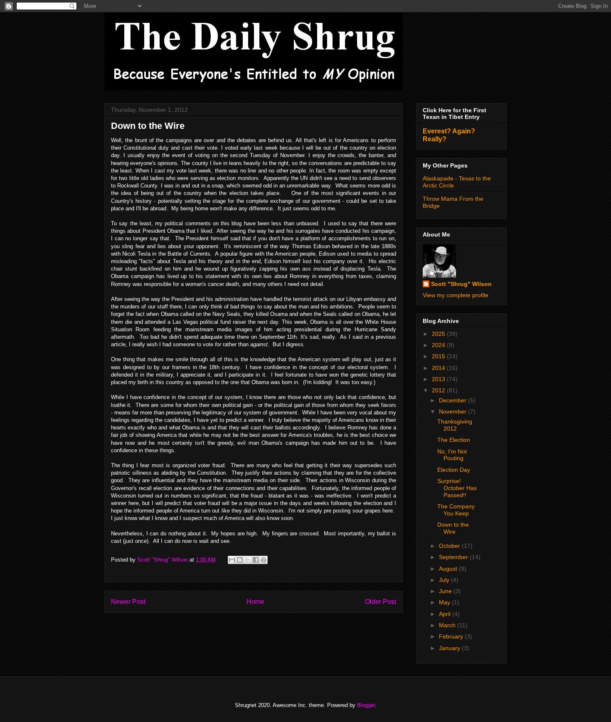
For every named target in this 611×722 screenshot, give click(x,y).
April (445, 614)
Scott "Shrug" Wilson (461, 284)
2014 (439, 368)
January (450, 648)
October (450, 545)
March (448, 625)
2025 (439, 333)
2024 (439, 345)
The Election (453, 439)
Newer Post (128, 601)
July (445, 580)
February (452, 636)
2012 (439, 390)
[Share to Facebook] (255, 560)
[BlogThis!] (240, 560)
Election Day (453, 469)
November (453, 411)
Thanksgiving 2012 (454, 425)
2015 (439, 356)
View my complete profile (455, 295)
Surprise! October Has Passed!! (457, 488)
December (453, 400)
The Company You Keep (456, 510)
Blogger (366, 705)
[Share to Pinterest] (263, 560)
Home (255, 601)
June (446, 591)
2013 (439, 379)
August (449, 568)
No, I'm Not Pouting (452, 455)
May (445, 602)
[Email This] (232, 560)
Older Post (380, 601)
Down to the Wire (453, 528)
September (454, 557)
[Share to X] (248, 560)
